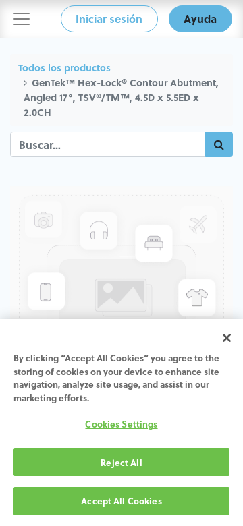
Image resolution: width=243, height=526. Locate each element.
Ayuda (200, 18)
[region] (121, 422)
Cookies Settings (121, 423)
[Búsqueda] (219, 144)
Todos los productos (64, 68)
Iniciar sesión (109, 18)
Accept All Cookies (121, 500)
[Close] (227, 338)
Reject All (121, 462)
